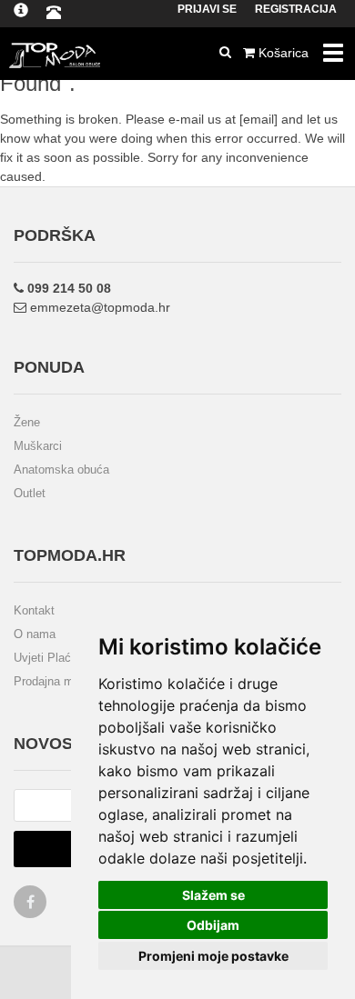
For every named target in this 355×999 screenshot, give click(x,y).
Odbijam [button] (213, 925)
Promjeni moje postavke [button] (213, 956)
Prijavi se (207, 9)
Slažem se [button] (213, 895)
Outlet (30, 493)
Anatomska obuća (61, 469)
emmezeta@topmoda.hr (98, 307)
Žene (27, 422)
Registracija (296, 9)
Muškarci (38, 446)
